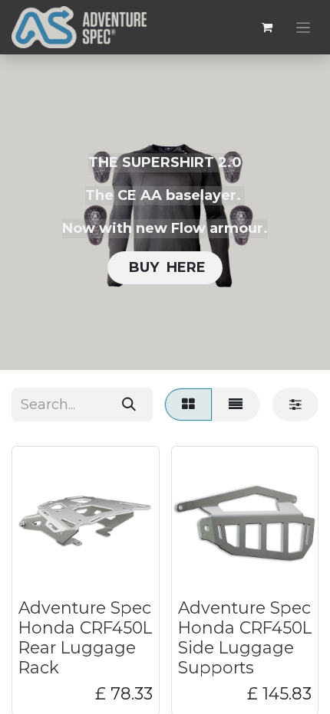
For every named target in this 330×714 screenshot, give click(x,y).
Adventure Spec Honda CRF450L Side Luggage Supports (245, 637)
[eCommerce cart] (267, 27)
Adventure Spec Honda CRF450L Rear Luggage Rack (85, 637)
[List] (236, 404)
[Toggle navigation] (303, 27)
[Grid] (188, 404)
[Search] (128, 404)
